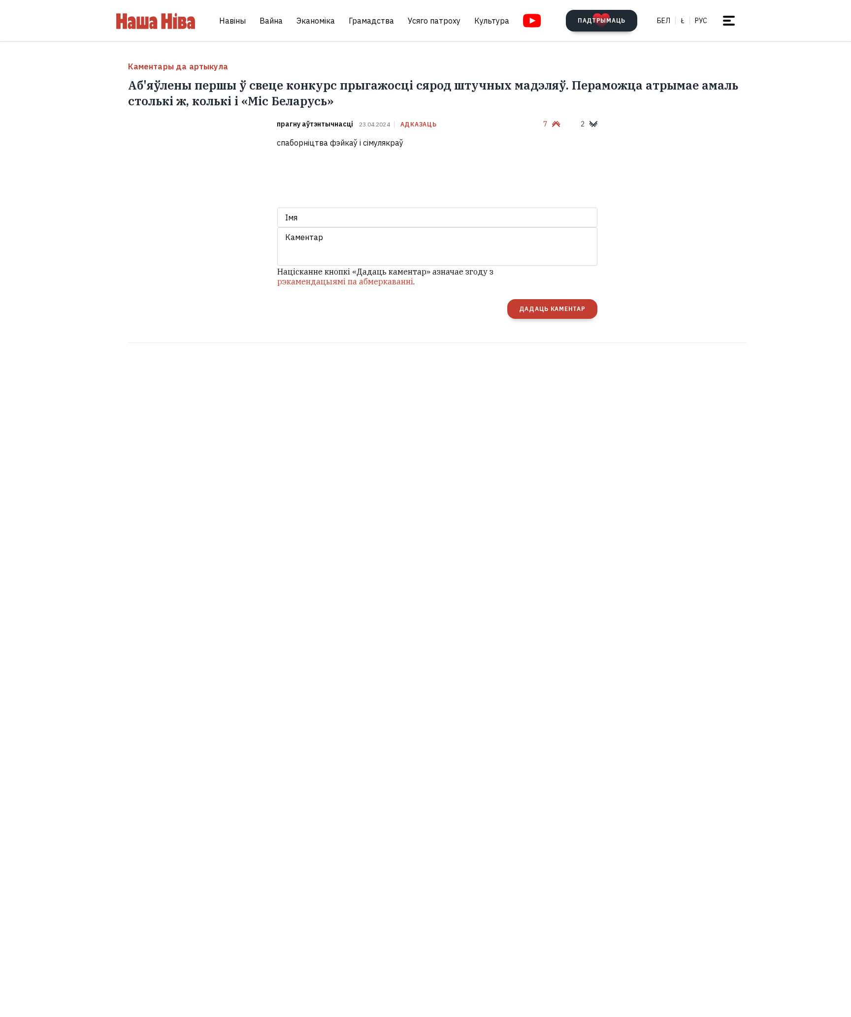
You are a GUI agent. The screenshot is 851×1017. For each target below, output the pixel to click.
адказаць (418, 124)
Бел (663, 20)
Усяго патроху (434, 21)
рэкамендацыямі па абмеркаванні (345, 281)
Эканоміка (315, 21)
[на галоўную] (155, 20)
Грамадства (371, 21)
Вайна (271, 21)
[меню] (729, 20)
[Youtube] (532, 21)
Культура (491, 21)
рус (701, 20)
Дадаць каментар (552, 308)
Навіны (232, 21)
